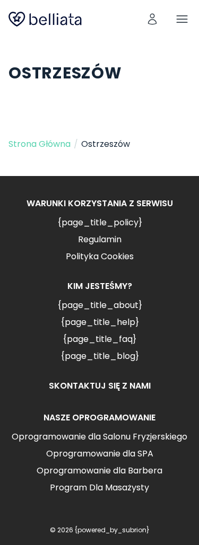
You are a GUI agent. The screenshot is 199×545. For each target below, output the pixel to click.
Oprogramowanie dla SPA (99, 453)
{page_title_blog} (99, 356)
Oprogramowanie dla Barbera (99, 470)
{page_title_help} (99, 322)
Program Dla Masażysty (99, 487)
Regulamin (100, 239)
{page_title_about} (99, 305)
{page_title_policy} (99, 222)
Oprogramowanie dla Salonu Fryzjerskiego (99, 436)
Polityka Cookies (100, 256)
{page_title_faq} (99, 339)
